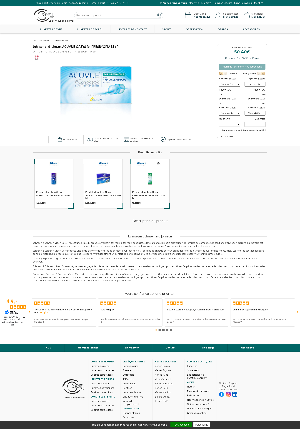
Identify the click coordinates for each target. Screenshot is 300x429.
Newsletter (132, 347)
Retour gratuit (97, 3)
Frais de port (193, 395)
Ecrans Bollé (161, 401)
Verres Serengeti (164, 383)
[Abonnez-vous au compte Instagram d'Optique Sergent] (228, 394)
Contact (170, 347)
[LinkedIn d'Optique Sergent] (235, 394)
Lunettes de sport (132, 392)
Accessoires (251, 29)
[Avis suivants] (297, 312)
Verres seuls (129, 383)
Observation (194, 29)
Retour (191, 386)
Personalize (201, 424)
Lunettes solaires (100, 366)
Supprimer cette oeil (232, 130)
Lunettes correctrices (102, 370)
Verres (223, 29)
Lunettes (192, 366)
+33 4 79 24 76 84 (120, 3)
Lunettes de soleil (90, 29)
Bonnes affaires (131, 413)
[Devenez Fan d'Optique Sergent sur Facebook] (221, 394)
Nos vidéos (247, 347)
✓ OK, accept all (181, 424)
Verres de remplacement (131, 403)
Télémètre (128, 379)
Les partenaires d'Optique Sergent (197, 376)
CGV (48, 347)
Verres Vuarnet (163, 379)
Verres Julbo (161, 374)
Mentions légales (88, 347)
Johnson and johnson (62, 40)
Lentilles (127, 388)
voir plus (44, 312)
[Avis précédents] (29, 312)
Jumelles (127, 370)
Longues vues (130, 366)
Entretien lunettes (133, 396)
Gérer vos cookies (196, 413)
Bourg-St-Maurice (222, 3)
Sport (166, 29)
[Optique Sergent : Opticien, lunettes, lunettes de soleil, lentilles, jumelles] (44, 15)
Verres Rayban (163, 370)
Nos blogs (208, 347)
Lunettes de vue (51, 29)
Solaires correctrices (101, 374)
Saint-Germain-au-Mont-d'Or (249, 3)
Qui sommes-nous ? (198, 404)
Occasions (128, 417)
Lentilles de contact (132, 29)
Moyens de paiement (198, 391)
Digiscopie (128, 374)
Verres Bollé (161, 388)
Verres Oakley (162, 366)
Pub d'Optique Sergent (199, 408)
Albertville (194, 3)
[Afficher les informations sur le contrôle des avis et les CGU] (24, 317)
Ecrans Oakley (162, 396)
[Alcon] (54, 164)
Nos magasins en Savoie (200, 399)
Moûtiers (206, 3)
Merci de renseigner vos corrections (242, 66)
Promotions (131, 408)
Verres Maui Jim (163, 392)
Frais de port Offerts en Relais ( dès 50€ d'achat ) (61, 3)
